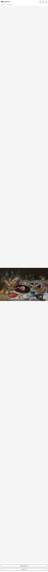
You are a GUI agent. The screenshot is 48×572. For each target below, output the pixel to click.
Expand (23, 569)
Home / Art (2, 4)
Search (43, 2)
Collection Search (9, 4)
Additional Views (23, 565)
